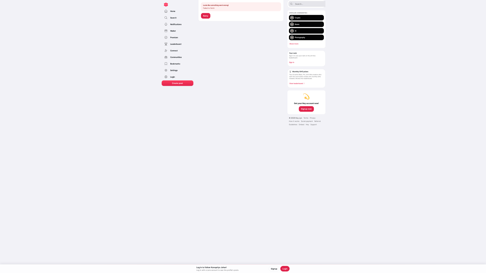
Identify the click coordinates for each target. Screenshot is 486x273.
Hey (307, 124)
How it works (294, 121)
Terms (305, 118)
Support (313, 124)
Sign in (291, 62)
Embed (301, 124)
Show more (293, 44)
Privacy (312, 118)
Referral (317, 121)
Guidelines (293, 124)
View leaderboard (296, 83)
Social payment (307, 121)
